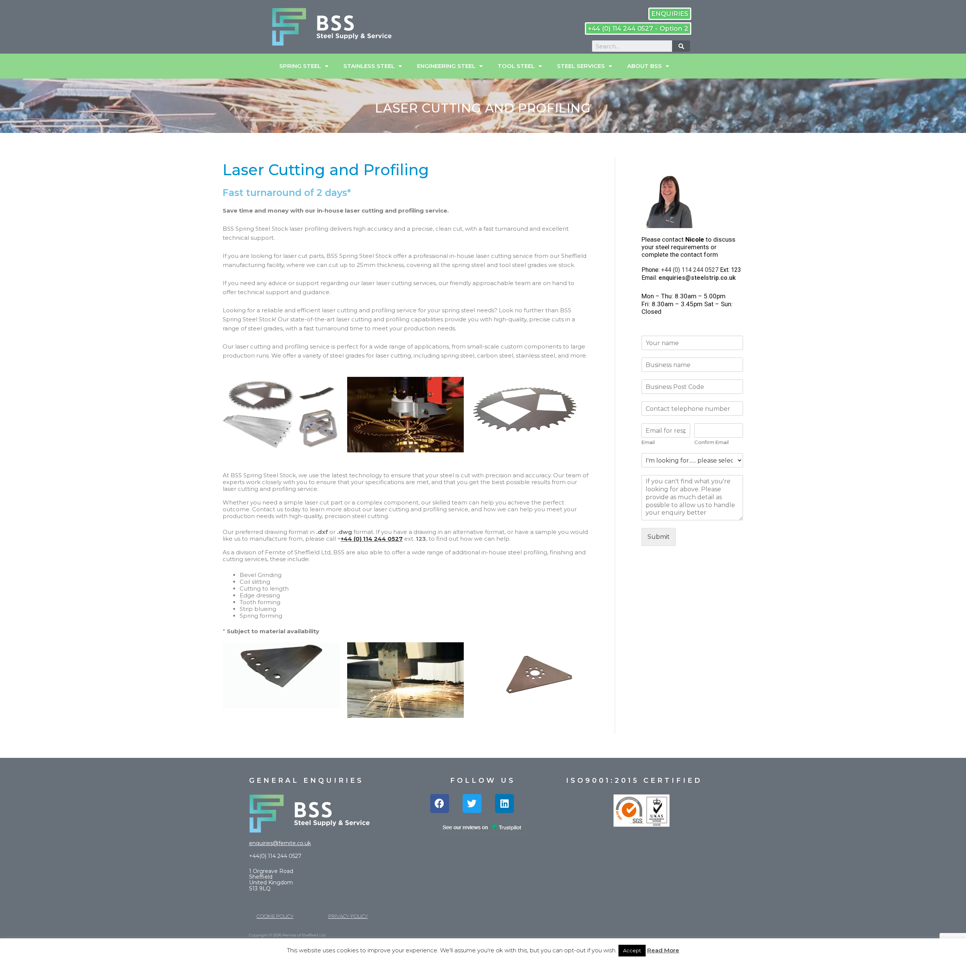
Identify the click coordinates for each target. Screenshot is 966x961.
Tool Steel (516, 65)
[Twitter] (472, 803)
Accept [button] (632, 950)
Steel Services (581, 65)
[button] (669, 14)
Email (648, 442)
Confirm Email (711, 442)
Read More (663, 950)
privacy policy (348, 916)
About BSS (644, 65)
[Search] (681, 46)
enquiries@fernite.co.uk (280, 843)
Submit (659, 536)
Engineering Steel (446, 65)
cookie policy (275, 916)
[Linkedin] (504, 803)
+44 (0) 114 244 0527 (372, 538)
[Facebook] (439, 803)
